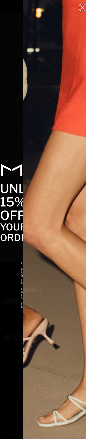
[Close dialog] (82, 7)
